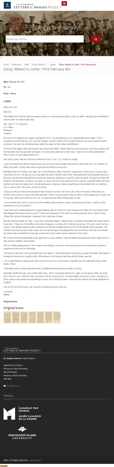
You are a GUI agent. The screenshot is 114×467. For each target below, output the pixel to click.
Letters (53, 64)
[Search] (96, 39)
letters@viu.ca (12, 385)
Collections (16, 64)
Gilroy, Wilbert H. (39, 64)
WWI (27, 64)
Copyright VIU (35, 460)
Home (6, 64)
